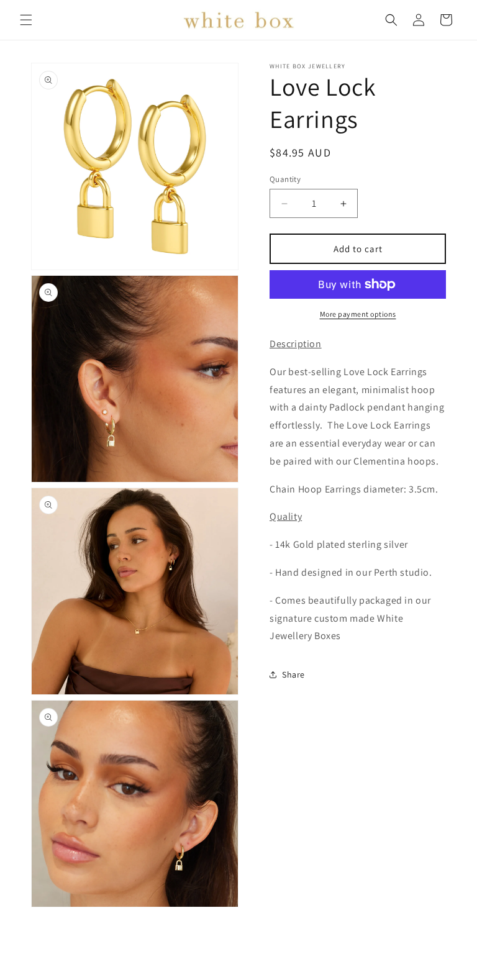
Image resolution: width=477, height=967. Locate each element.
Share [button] (293, 674)
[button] (26, 20)
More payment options (358, 314)
